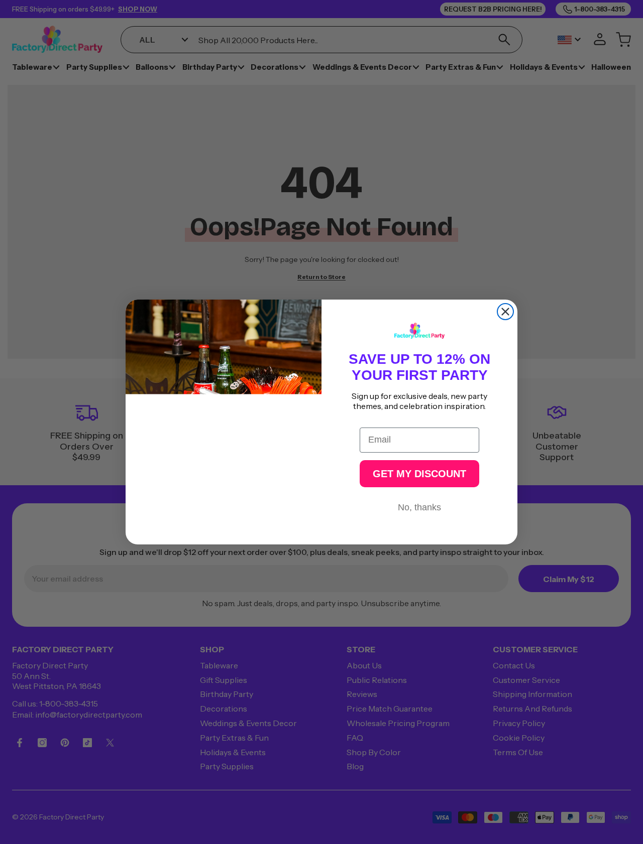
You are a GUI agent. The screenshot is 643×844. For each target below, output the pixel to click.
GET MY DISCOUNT (419, 473)
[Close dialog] (505, 312)
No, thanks (419, 507)
